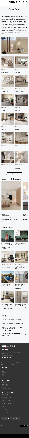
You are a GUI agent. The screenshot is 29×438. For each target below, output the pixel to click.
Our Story (3, 369)
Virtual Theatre (4, 384)
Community (4, 372)
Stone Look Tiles (5, 396)
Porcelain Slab (4, 394)
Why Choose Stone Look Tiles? (12, 320)
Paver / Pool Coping (6, 413)
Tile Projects (4, 382)
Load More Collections (14, 173)
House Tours (4, 385)
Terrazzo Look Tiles (6, 399)
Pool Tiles (3, 410)
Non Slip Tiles (4, 412)
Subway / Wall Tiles (6, 405)
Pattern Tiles (4, 408)
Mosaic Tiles (4, 409)
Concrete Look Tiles (6, 397)
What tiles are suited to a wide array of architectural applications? (12, 329)
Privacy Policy (4, 375)
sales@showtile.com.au (7, 355)
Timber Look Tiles (5, 400)
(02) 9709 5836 (4, 353)
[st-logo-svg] (14, 2)
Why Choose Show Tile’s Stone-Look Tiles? (12, 334)
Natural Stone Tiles (5, 402)
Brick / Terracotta (5, 406)
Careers (3, 371)
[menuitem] (2, 2)
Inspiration (5, 380)
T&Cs (2, 374)
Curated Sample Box (6, 388)
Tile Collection (7, 392)
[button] (24, 2)
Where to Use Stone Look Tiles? (12, 324)
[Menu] (2, 2)
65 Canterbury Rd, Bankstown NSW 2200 (10, 352)
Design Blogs (4, 387)
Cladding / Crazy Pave (6, 403)
